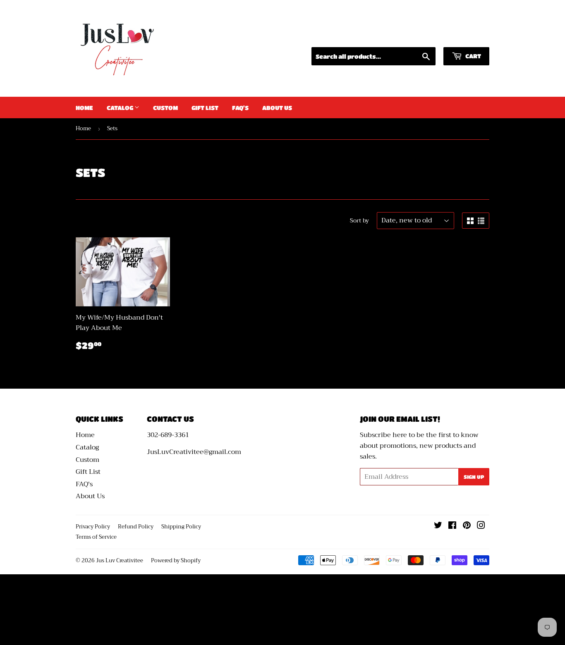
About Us (277, 107)
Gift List (205, 107)
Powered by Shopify (176, 560)
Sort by (359, 220)
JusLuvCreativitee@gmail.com (194, 452)
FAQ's (240, 107)
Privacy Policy (93, 526)
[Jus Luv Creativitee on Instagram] (481, 526)
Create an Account (462, 36)
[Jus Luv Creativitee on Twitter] (438, 526)
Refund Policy (135, 526)
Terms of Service (96, 537)
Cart (472, 56)
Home (84, 107)
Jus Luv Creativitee (119, 560)
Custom (165, 107)
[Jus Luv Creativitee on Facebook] (452, 526)
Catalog (120, 107)
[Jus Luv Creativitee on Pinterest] (466, 526)
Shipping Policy (181, 526)
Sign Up (474, 477)
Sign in (412, 36)
